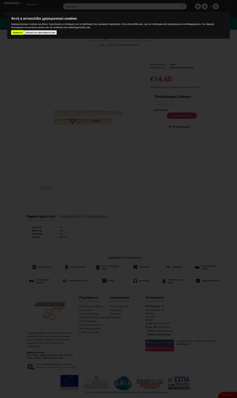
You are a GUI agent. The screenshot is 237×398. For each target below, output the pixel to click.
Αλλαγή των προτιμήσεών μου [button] (40, 32)
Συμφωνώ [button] (18, 32)
